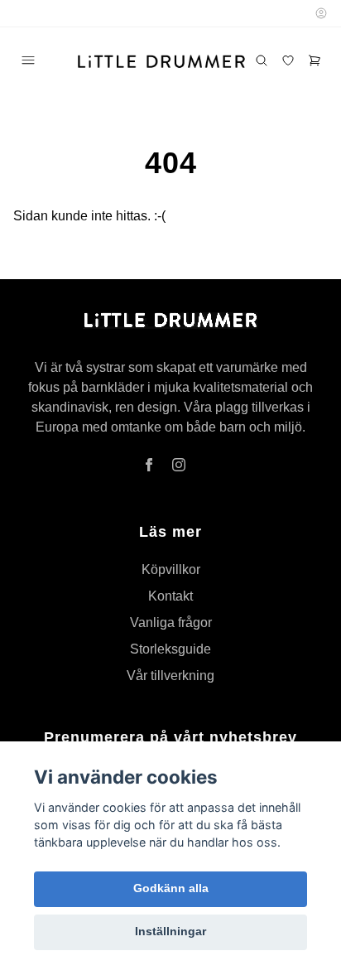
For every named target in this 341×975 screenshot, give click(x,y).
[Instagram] (178, 464)
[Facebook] (149, 464)
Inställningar (170, 931)
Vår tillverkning (170, 676)
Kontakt (170, 596)
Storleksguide (170, 649)
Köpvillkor (171, 569)
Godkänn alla (171, 888)
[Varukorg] (314, 60)
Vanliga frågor (171, 622)
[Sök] (261, 60)
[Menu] (28, 60)
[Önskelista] (288, 60)
